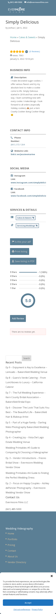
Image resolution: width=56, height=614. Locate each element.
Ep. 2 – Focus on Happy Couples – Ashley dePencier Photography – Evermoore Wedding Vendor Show (27, 488)
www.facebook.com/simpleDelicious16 (31, 195)
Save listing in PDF (24, 261)
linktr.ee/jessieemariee (23, 154)
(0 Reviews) (34, 51)
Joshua (11, 27)
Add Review (18, 318)
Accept (28, 602)
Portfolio (12, 539)
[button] (51, 576)
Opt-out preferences (21, 609)
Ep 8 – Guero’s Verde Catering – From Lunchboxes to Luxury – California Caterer (26, 382)
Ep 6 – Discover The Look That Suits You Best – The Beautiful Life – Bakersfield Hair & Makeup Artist (27, 412)
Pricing (11, 545)
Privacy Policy (37, 609)
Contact (12, 550)
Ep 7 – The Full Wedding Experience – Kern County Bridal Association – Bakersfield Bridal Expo (26, 397)
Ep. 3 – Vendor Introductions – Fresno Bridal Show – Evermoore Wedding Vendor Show (26, 462)
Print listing (20, 251)
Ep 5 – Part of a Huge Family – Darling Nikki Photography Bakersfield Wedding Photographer (27, 427)
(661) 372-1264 (18, 144)
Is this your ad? (22, 241)
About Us (13, 556)
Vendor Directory (17, 562)
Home (11, 533)
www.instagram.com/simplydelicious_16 (31, 182)
